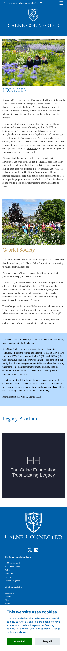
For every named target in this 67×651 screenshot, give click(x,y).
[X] (29, 550)
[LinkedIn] (36, 550)
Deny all (47, 641)
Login (35, 3)
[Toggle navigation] (61, 3)
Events (7, 603)
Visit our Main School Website (18, 3)
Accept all (19, 641)
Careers (8, 596)
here (23, 632)
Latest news (9, 593)
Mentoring (9, 600)
